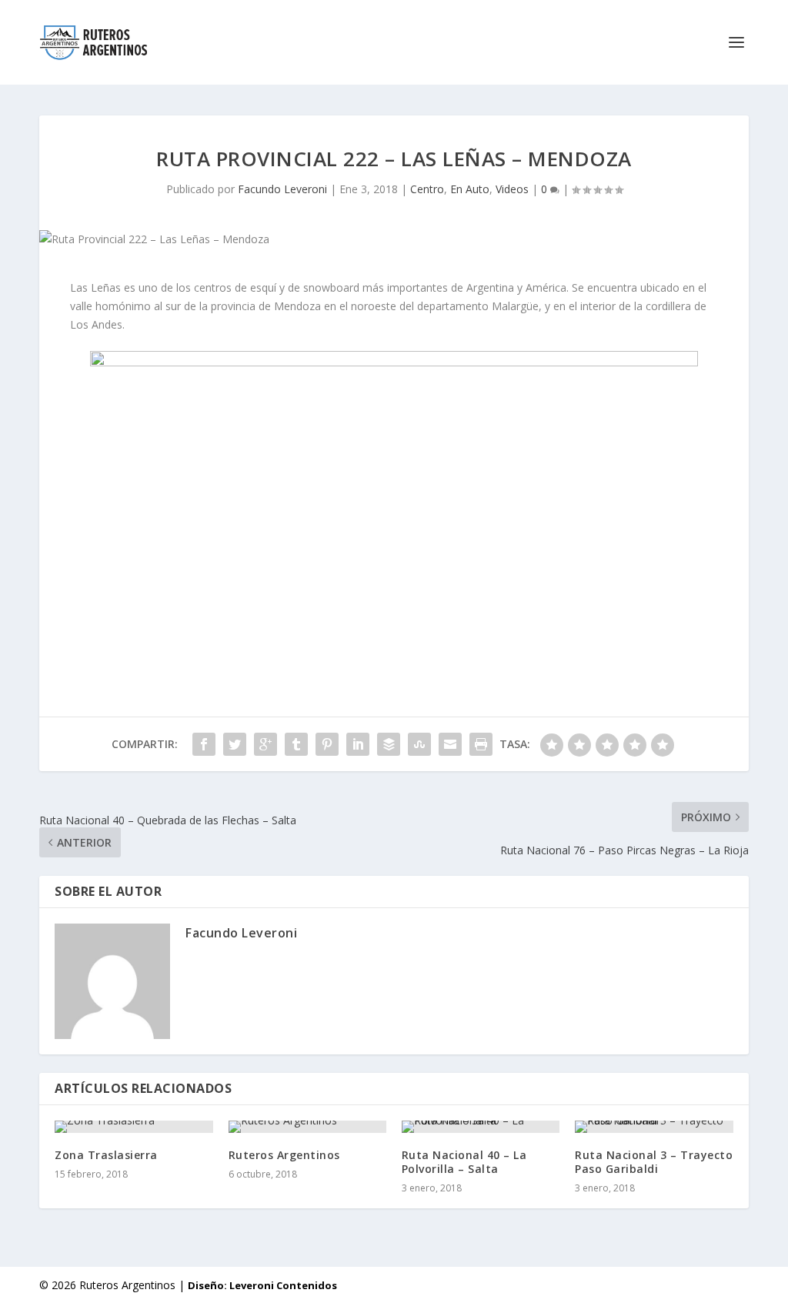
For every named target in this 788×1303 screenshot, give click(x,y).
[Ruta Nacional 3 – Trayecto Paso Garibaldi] (654, 1127)
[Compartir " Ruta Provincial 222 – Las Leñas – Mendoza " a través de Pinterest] (327, 744)
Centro (427, 189)
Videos (512, 189)
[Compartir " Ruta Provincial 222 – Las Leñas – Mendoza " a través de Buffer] (388, 744)
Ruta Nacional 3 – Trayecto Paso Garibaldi (654, 1162)
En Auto (469, 189)
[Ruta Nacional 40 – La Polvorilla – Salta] (480, 1127)
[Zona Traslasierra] (133, 1127)
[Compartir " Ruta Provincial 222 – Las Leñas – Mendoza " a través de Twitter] (234, 744)
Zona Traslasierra (106, 1155)
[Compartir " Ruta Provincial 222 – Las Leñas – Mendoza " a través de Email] (450, 744)
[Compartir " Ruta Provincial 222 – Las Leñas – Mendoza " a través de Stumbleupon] (419, 744)
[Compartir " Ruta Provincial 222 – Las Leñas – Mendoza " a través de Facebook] (204, 744)
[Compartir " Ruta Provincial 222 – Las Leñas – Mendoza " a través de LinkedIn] (357, 744)
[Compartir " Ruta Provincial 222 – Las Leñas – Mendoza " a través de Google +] (265, 744)
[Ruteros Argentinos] (307, 1127)
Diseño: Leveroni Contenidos (262, 1285)
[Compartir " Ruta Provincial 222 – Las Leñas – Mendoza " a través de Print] (481, 744)
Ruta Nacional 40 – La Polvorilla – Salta (464, 1162)
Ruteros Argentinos (284, 1155)
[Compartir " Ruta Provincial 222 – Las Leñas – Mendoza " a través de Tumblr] (296, 744)
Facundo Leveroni (282, 189)
